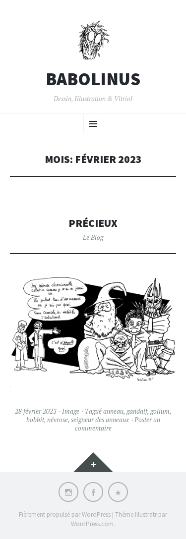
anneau (113, 411)
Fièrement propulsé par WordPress (65, 514)
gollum (160, 411)
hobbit (35, 419)
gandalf (136, 411)
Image (70, 411)
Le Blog (93, 237)
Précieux (93, 223)
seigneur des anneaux (100, 419)
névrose (57, 419)
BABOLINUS (93, 79)
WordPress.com (92, 524)
